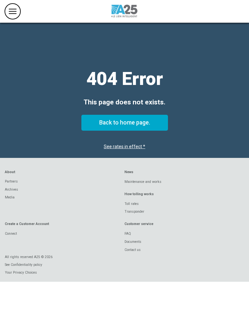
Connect (11, 233)
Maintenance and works (142, 182)
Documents (132, 242)
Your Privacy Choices (21, 272)
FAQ (127, 233)
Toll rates (131, 204)
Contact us (132, 250)
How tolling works (139, 194)
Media (10, 197)
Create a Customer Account (27, 224)
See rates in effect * (124, 146)
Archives (11, 189)
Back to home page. (124, 122)
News (128, 172)
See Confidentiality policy (23, 265)
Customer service (138, 224)
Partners (11, 181)
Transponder (134, 211)
